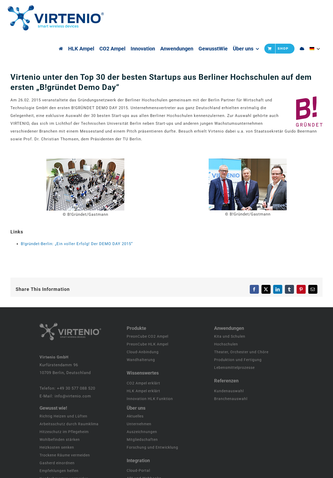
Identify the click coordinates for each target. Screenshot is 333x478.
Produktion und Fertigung (238, 360)
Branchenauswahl (230, 399)
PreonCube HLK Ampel (147, 344)
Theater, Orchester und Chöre (241, 352)
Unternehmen (139, 424)
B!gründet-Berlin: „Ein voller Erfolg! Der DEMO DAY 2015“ (77, 243)
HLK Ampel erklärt (143, 391)
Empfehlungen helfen (59, 471)
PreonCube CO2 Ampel (147, 336)
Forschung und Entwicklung (152, 447)
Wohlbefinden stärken (60, 439)
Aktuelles (135, 416)
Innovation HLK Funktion (150, 399)
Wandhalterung (141, 360)
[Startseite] (61, 49)
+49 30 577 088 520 (76, 388)
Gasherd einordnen (57, 463)
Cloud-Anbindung (143, 352)
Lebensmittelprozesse (234, 367)
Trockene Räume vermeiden (65, 455)
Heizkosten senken (57, 447)
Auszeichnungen (142, 432)
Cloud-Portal (138, 470)
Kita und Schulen (229, 336)
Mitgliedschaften (142, 439)
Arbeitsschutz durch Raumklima (69, 424)
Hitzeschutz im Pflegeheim (64, 432)
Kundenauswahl (229, 391)
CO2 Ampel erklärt (143, 383)
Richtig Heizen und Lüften (63, 416)
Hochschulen (226, 344)
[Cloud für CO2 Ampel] (302, 49)
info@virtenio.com (73, 396)
